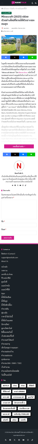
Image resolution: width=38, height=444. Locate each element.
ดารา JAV (6, 397)
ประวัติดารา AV (24, 408)
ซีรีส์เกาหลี (6, 391)
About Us (4, 261)
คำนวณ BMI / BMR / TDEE (11, 363)
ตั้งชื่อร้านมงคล (7, 320)
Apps (3, 293)
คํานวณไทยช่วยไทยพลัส (10, 371)
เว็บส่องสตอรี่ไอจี (7, 336)
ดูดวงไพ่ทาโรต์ (6, 328)
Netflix (6, 386)
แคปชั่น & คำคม (7, 274)
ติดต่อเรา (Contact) (8, 253)
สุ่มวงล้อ (4, 312)
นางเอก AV (6, 403)
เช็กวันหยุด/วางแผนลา (9, 347)
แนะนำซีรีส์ (5, 289)
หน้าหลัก (4, 267)
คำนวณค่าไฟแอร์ (7, 340)
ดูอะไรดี (4, 281)
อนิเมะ (14, 420)
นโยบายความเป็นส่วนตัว (27, 432)
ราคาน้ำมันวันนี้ (7, 316)
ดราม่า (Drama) (19, 391)
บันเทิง (12, 8)
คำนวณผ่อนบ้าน (7, 351)
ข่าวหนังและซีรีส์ (21, 8)
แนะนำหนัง (5, 285)
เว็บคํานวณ (5, 367)
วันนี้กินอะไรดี (6, 375)
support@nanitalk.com (9, 257)
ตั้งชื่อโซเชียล (6, 297)
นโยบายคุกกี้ (17, 432)
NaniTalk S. (6, 28)
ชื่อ (3, 221)
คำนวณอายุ (5, 344)
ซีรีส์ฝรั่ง (31, 386)
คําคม (23, 386)
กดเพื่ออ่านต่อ (18, 146)
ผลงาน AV (6, 414)
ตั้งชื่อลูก (4, 301)
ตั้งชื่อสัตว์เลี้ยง (6, 305)
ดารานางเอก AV (18, 397)
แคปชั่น (23, 420)
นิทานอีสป (5, 324)
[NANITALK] (19, 3)
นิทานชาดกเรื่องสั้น (9, 408)
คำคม (15, 386)
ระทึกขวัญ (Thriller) (21, 414)
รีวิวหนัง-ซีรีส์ (5, 278)
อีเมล (3, 229)
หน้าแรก (6, 8)
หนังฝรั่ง (5, 420)
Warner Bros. (23, 72)
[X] (18, 185)
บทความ (4, 270)
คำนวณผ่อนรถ (6, 355)
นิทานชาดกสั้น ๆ (19, 403)
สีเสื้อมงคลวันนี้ (6, 332)
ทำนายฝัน (5, 309)
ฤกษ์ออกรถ (5, 359)
